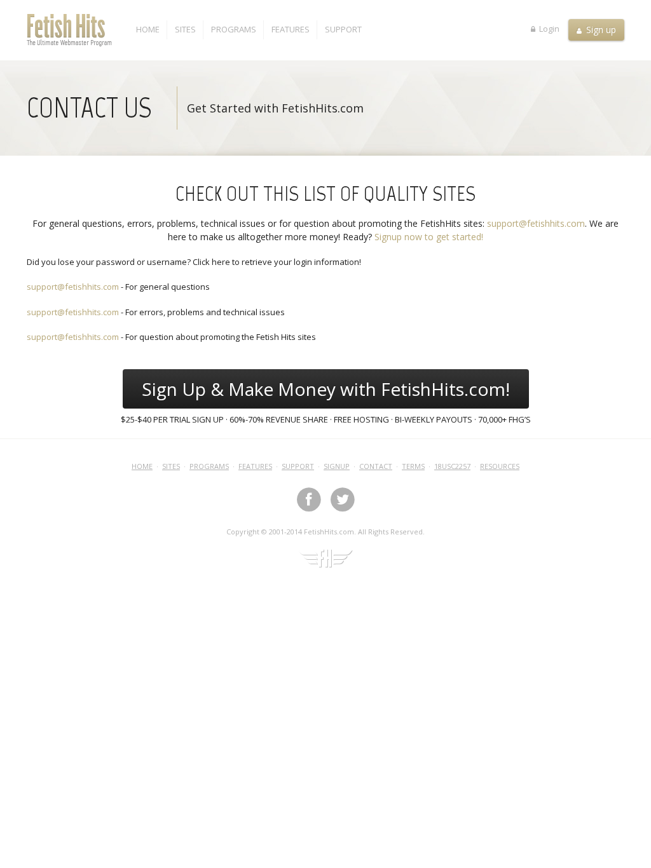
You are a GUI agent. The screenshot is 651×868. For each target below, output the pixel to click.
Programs (233, 29)
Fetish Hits (77, 29)
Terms (413, 466)
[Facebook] (309, 499)
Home (148, 29)
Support (343, 29)
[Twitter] (343, 499)
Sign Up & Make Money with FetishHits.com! (326, 389)
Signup (337, 466)
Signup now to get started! (428, 237)
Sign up (600, 30)
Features (290, 29)
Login (548, 28)
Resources (499, 466)
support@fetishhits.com (536, 223)
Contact (375, 466)
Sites (185, 29)
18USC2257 (452, 466)
